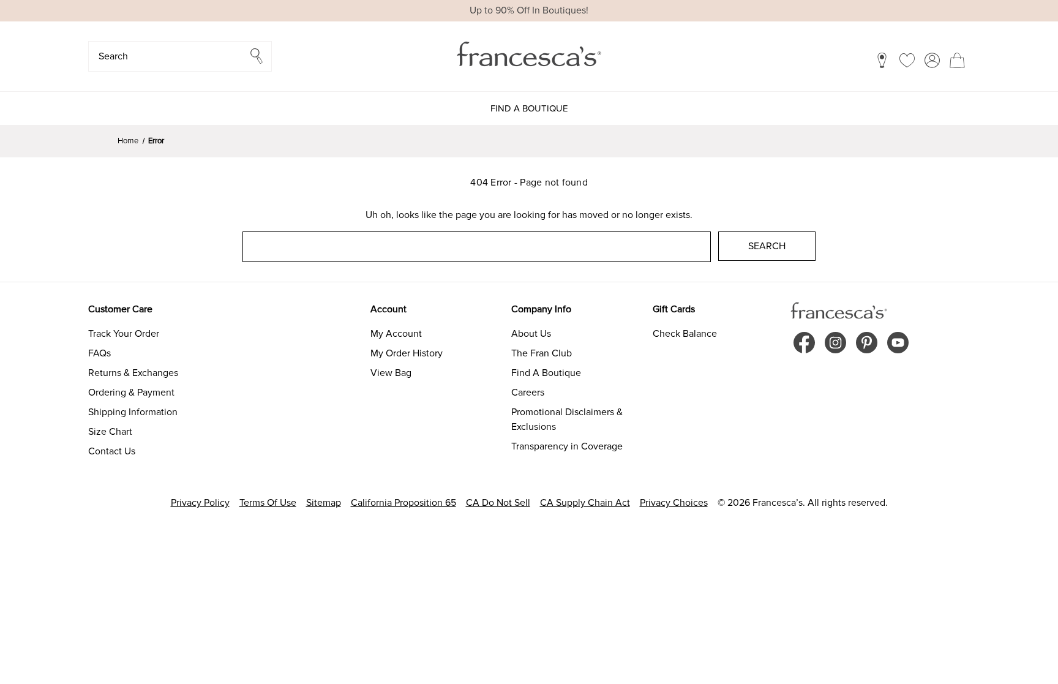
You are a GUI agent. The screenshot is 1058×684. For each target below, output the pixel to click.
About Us (531, 334)
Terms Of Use (267, 503)
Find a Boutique (529, 108)
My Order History (406, 353)
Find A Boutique (546, 373)
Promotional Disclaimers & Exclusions (567, 419)
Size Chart (110, 432)
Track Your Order (123, 334)
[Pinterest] (866, 342)
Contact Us (111, 451)
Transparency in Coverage (567, 446)
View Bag (390, 373)
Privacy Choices (674, 503)
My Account (396, 334)
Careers (527, 392)
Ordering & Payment (131, 392)
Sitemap (323, 503)
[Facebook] (804, 342)
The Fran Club (541, 353)
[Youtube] (898, 342)
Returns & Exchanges (133, 373)
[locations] (882, 60)
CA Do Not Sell (498, 503)
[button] (180, 56)
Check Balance (685, 334)
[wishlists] (907, 60)
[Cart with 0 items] (957, 60)
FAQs (99, 353)
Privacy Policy (200, 503)
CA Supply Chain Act (585, 503)
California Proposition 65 (403, 503)
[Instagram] (835, 342)
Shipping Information (133, 412)
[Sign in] (932, 60)
